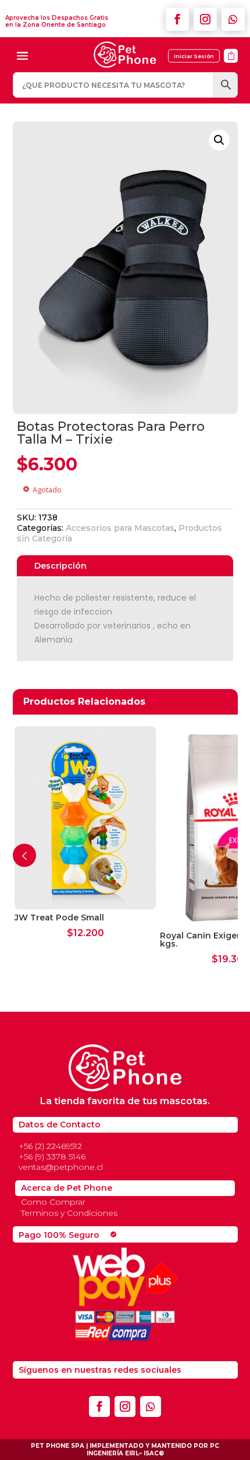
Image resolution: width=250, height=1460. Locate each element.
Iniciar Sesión (194, 56)
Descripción (60, 566)
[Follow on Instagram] (205, 19)
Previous (24, 855)
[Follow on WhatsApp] (233, 19)
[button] (219, 140)
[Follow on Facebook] (177, 19)
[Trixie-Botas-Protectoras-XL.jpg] (231, 66)
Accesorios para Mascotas (120, 528)
